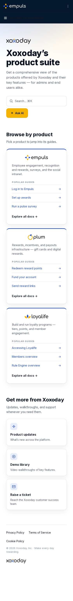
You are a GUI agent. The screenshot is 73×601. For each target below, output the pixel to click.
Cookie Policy (15, 541)
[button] (36, 101)
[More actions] (68, 6)
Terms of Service (40, 532)
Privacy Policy (15, 532)
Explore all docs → (25, 216)
